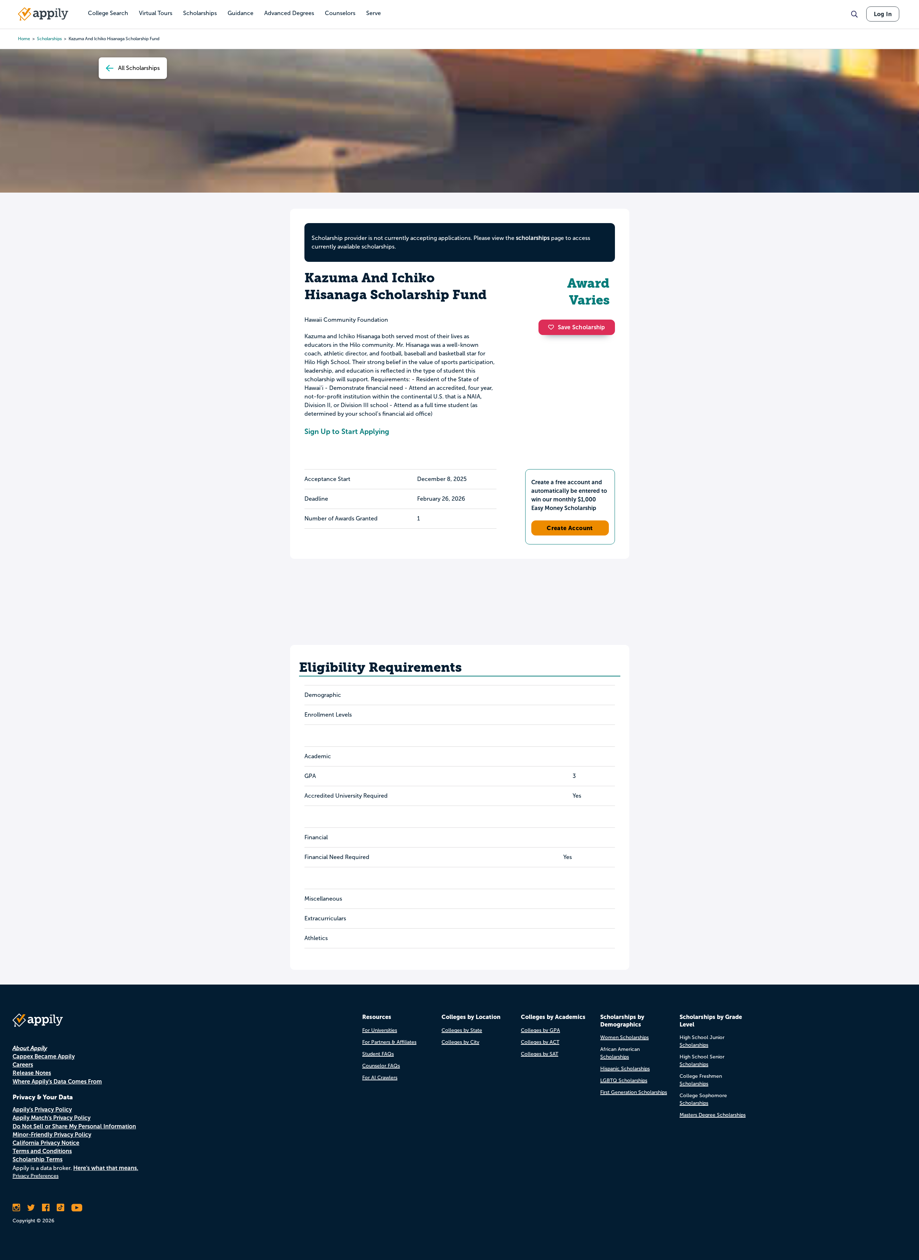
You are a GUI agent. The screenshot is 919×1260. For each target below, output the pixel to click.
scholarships (49, 38)
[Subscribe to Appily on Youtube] (76, 1207)
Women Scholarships (624, 1037)
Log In (883, 14)
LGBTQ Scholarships (623, 1080)
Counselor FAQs (381, 1065)
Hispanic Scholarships (625, 1068)
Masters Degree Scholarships (713, 1115)
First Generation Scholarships (633, 1092)
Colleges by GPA (540, 1030)
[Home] (43, 14)
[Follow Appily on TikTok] (60, 1207)
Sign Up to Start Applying (346, 431)
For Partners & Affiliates (389, 1042)
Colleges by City (460, 1042)
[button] (553, 327)
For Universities (379, 1030)
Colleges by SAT (539, 1054)
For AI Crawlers (379, 1077)
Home (24, 38)
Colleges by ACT (540, 1042)
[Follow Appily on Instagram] (16, 1207)
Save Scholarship (581, 327)
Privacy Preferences (36, 1176)
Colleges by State (462, 1030)
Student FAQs (378, 1054)
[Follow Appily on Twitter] (31, 1207)
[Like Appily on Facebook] (46, 1207)
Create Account (570, 528)
